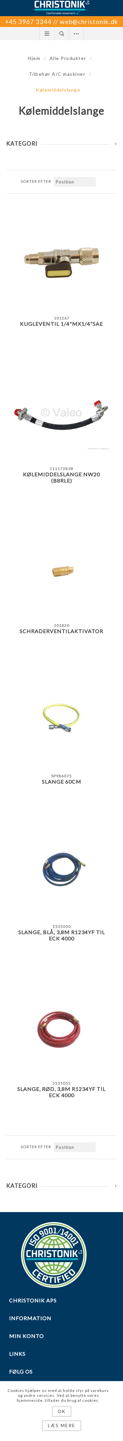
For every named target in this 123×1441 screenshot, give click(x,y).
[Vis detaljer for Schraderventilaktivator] (61, 570)
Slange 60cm (61, 781)
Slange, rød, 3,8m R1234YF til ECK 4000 (61, 1092)
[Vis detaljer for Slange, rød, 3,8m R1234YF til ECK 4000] (61, 1028)
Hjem (34, 58)
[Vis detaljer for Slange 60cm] (61, 720)
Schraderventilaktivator (61, 631)
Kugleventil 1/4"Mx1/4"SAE (61, 323)
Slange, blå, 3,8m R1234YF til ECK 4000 (61, 935)
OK (62, 1411)
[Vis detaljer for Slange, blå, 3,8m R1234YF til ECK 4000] (61, 871)
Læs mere (61, 1425)
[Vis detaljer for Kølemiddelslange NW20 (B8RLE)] (61, 413)
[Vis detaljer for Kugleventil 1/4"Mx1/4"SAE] (61, 262)
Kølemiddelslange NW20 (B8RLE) (61, 477)
